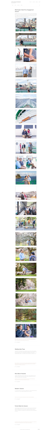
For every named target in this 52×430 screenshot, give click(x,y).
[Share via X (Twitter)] (16, 342)
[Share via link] (19, 342)
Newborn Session (19, 388)
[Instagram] (38, 429)
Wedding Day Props (20, 349)
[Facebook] (39, 429)
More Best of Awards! (20, 373)
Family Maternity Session (21, 406)
